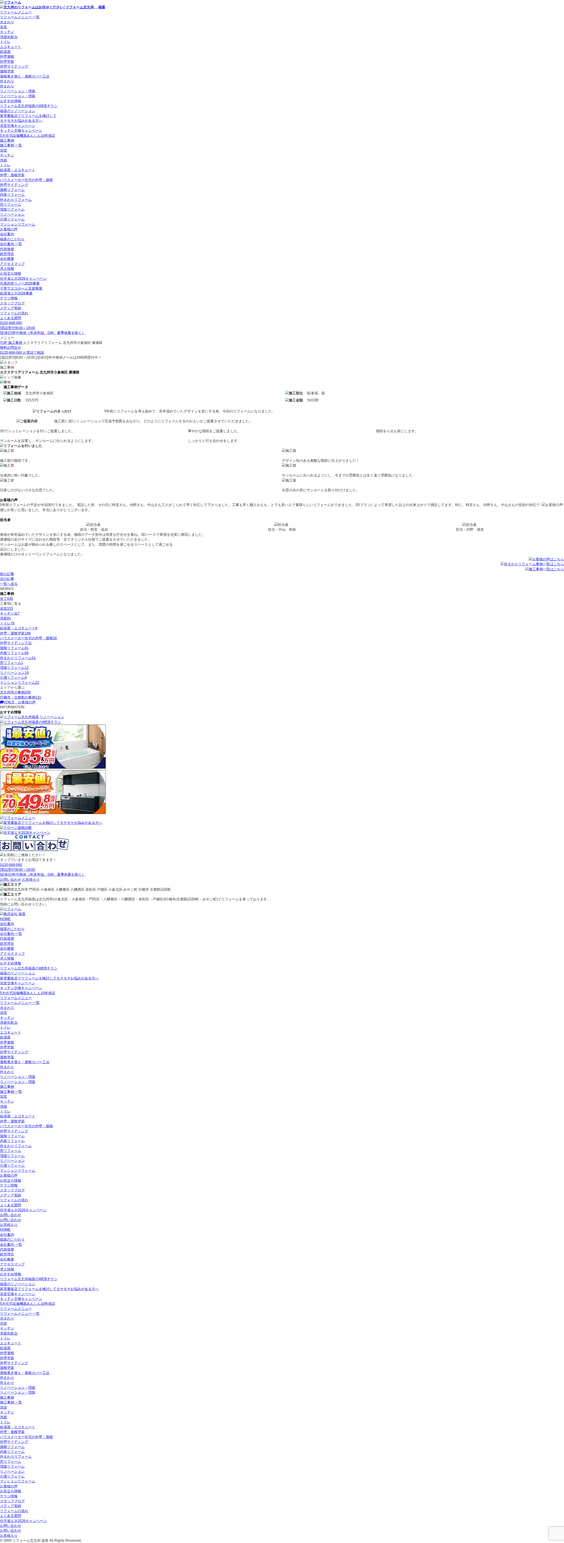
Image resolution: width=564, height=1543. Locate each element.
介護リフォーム (12, 219)
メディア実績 (10, 308)
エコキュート (10, 47)
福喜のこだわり (12, 239)
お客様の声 (9, 229)
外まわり (7, 81)
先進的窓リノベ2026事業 (20, 283)
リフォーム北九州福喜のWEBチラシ (29, 106)
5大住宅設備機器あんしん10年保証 (27, 135)
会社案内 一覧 (11, 244)
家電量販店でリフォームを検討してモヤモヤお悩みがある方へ (49, 978)
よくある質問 (10, 318)
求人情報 (7, 269)
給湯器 (5, 52)
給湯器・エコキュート (17, 170)
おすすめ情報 (10, 101)
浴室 (3, 27)
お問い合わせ (10, 1215)
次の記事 (7, 579)
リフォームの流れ (14, 313)
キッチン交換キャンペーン (21, 130)
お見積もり (9, 1225)
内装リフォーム (12, 195)
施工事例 (7, 140)
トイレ (5, 42)
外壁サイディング (14, 66)
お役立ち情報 (10, 273)
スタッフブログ (12, 303)
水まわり (7, 22)
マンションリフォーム (17, 224)
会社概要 (7, 259)
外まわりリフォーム (16, 200)
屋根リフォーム (12, 190)
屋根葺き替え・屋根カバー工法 (24, 76)
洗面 (3, 160)
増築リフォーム (12, 209)
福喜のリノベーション (17, 111)
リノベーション (12, 214)
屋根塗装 (7, 71)
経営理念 (7, 254)
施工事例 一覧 (11, 145)
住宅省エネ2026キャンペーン (23, 278)
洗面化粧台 (9, 37)
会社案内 (7, 234)
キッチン (7, 32)
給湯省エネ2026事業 (16, 293)
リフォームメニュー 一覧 (20, 17)
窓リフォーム (10, 204)
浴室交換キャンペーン (17, 126)
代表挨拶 (7, 249)
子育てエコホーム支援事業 (21, 288)
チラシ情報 (9, 298)
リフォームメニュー (16, 12)
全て (6, 599)
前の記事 (7, 574)
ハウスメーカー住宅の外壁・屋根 (26, 180)
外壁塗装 (7, 61)
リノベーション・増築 (17, 91)
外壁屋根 (7, 56)
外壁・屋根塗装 (12, 175)
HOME (5, 919)
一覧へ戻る (9, 584)
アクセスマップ (12, 264)
